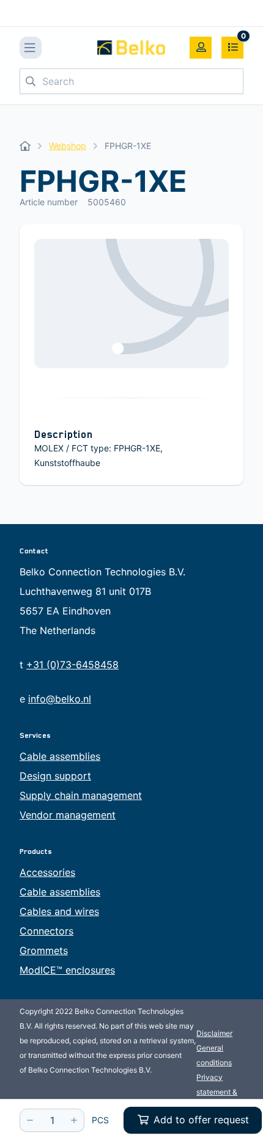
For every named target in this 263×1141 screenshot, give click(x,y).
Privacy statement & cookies (216, 1092)
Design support (55, 776)
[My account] (201, 48)
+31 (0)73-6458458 (72, 664)
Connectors (46, 931)
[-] (30, 1120)
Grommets (44, 950)
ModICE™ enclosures (67, 970)
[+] (74, 1120)
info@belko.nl (59, 699)
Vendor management (68, 815)
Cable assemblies (60, 756)
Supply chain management (81, 795)
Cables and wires (59, 911)
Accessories (47, 872)
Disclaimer (214, 1033)
